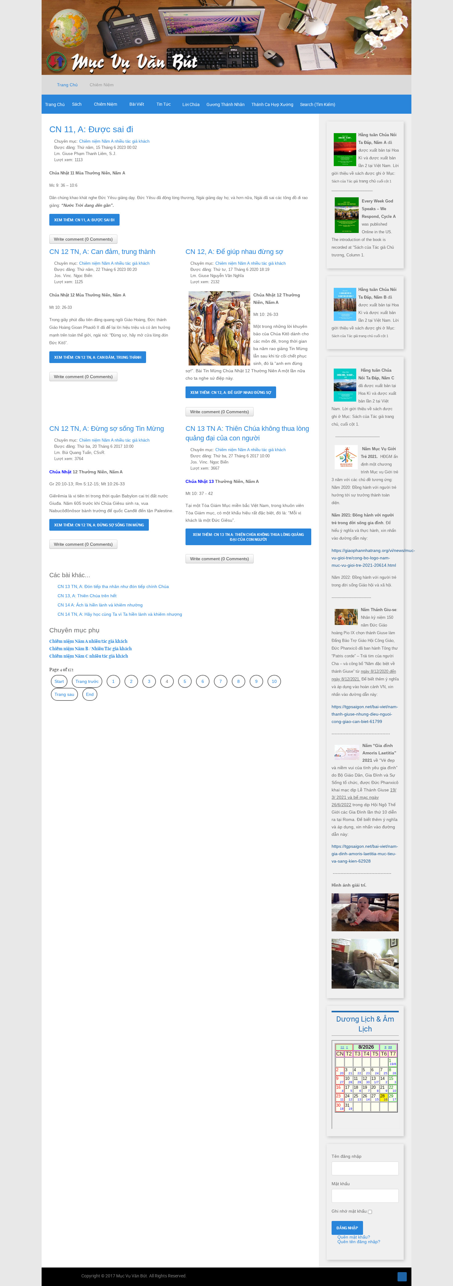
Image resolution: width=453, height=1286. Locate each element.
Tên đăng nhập (346, 1156)
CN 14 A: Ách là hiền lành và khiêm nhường (99, 604)
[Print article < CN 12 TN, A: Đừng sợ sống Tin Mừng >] (166, 440)
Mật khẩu (341, 1183)
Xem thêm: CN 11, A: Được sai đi (84, 219)
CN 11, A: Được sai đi (91, 129)
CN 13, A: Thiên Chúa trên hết (86, 595)
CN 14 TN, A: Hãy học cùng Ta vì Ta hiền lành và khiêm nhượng (119, 614)
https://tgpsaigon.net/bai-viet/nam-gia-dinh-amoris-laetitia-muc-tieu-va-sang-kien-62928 (365, 853)
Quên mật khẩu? (353, 1237)
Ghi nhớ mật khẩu (349, 1211)
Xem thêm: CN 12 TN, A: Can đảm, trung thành (97, 357)
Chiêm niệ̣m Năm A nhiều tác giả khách (114, 141)
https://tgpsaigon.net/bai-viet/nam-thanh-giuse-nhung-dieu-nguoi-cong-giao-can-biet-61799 (365, 714)
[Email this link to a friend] (309, 141)
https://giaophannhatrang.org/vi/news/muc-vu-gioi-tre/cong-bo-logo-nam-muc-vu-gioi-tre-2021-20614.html (373, 558)
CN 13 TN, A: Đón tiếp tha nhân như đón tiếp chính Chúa (112, 586)
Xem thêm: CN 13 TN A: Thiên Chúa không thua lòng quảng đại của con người (248, 537)
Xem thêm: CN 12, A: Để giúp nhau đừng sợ (230, 392)
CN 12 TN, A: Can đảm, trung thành (102, 251)
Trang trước (87, 681)
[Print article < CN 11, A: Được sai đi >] (302, 141)
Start (59, 681)
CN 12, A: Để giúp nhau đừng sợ (234, 251)
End (90, 694)
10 (274, 681)
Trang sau (64, 694)
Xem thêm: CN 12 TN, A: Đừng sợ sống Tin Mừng (99, 524)
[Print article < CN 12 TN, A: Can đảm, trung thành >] (166, 263)
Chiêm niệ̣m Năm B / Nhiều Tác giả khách (90, 648)
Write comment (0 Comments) (83, 239)
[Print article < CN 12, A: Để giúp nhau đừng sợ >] (302, 263)
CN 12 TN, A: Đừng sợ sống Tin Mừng (106, 428)
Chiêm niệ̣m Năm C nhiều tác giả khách (88, 656)
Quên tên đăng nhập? (358, 1241)
